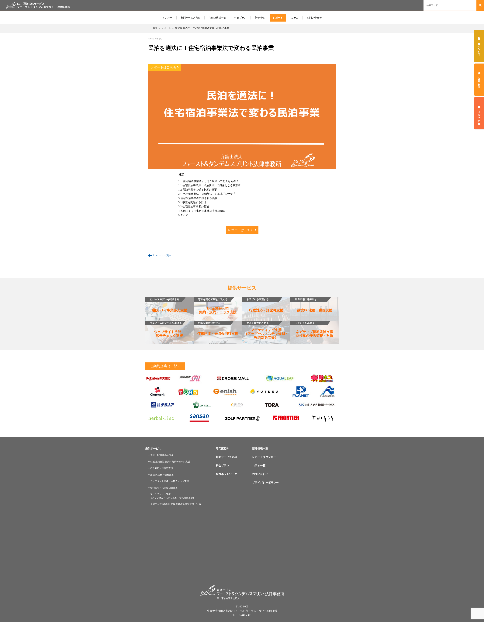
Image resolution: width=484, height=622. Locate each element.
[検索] (480, 5)
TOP (155, 28)
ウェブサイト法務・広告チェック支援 (167, 329)
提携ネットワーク (226, 474)
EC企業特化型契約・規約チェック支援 (217, 306)
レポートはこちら (163, 67)
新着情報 (260, 17)
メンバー (167, 17)
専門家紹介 (222, 448)
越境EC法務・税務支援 (313, 305)
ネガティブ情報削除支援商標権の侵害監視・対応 (314, 329)
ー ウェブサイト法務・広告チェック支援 (168, 481)
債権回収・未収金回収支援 (217, 329)
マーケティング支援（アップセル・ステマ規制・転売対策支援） (266, 330)
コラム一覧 (258, 465)
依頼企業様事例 (217, 17)
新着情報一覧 (260, 448)
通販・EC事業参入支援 (168, 305)
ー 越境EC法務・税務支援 (160, 474)
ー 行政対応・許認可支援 (160, 468)
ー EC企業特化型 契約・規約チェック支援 (168, 461)
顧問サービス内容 (190, 17)
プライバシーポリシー (265, 482)
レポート (278, 17)
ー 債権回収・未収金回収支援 (162, 487)
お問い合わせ (314, 17)
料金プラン (240, 17)
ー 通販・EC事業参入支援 (160, 455)
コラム (295, 17)
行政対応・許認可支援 (265, 305)
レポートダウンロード (265, 457)
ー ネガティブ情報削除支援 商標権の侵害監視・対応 (174, 504)
